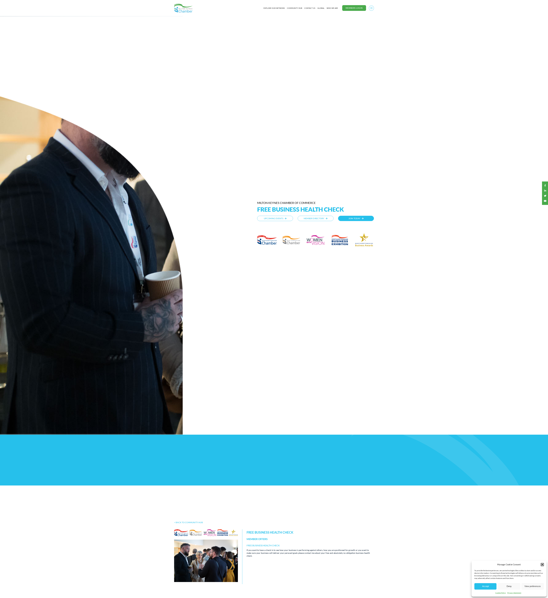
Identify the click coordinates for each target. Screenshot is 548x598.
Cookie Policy (500, 593)
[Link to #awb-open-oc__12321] (371, 8)
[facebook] (545, 185)
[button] (542, 564)
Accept (485, 586)
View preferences (532, 586)
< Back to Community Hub (188, 522)
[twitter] (545, 196)
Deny (509, 586)
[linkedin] (545, 190)
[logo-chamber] (183, 4)
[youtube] (545, 201)
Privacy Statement (514, 593)
